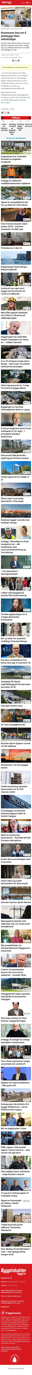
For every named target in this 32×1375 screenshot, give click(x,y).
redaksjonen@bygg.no (14, 1296)
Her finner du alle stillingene (16, 138)
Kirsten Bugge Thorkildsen (16, 1301)
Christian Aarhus (17, 1292)
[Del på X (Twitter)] (16, 60)
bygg (12, 109)
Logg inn (23, 2)
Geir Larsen (17, 1303)
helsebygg (5, 109)
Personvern (4, 1351)
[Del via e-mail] (18, 60)
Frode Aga (19, 1290)
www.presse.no (12, 1330)
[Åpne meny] (28, 2)
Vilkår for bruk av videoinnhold (10, 1347)
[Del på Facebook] (13, 60)
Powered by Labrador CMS (16, 1368)
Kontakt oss (5, 1307)
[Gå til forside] (6, 3)
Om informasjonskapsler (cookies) (11, 1349)
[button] (2, 118)
